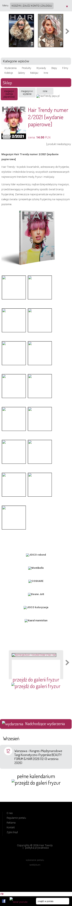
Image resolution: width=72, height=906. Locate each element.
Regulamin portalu (16, 818)
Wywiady (41, 68)
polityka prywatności (37, 847)
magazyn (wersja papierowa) (9, 94)
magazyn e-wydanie (27, 92)
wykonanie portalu (35, 860)
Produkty (26, 68)
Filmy (65, 68)
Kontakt (11, 827)
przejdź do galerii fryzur (36, 679)
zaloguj (46, 5)
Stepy (54, 68)
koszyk (16, 5)
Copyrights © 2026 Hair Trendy (35, 845)
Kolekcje (8, 73)
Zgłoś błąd (12, 832)
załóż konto (31, 5)
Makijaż (34, 73)
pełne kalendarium (36, 776)
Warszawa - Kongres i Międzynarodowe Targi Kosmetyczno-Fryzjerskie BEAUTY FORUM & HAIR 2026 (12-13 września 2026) (38, 757)
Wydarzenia (10, 68)
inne (45, 91)
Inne (46, 73)
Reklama (11, 822)
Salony (21, 73)
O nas (10, 813)
